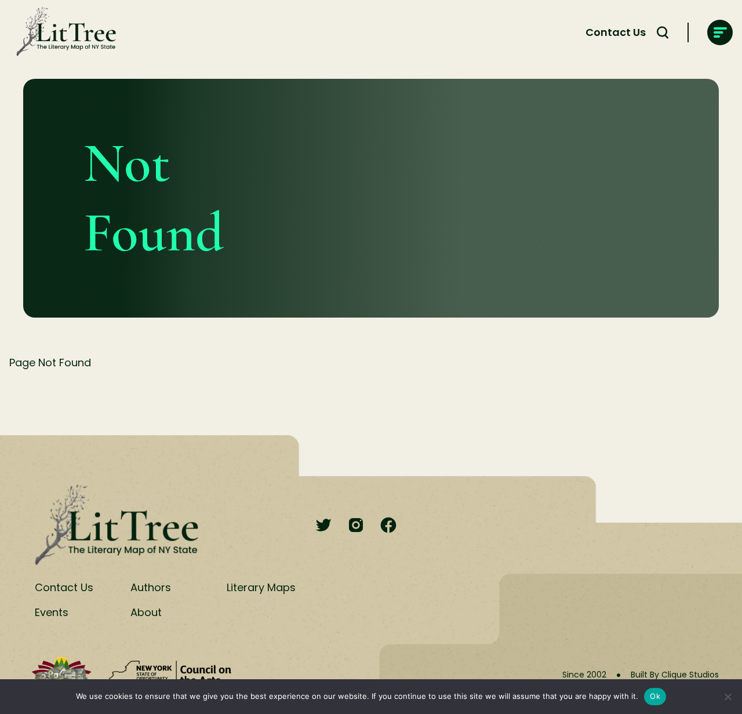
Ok (655, 696)
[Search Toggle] (662, 32)
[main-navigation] (720, 32)
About (146, 612)
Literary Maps (261, 587)
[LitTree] (62, 32)
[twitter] (323, 526)
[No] (727, 696)
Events (51, 612)
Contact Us (615, 32)
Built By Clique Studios (675, 674)
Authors (150, 587)
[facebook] (388, 526)
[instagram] (356, 526)
